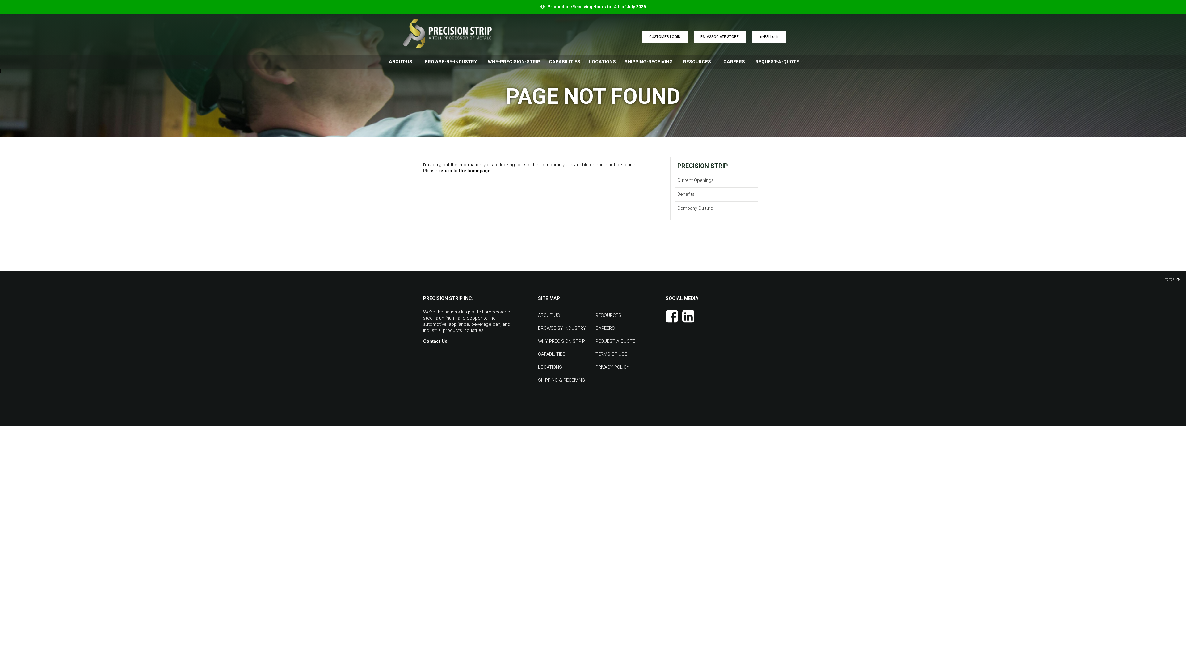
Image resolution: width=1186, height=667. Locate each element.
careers (734, 62)
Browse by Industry (562, 328)
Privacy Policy (612, 367)
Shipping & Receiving (561, 380)
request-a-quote (777, 62)
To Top (1170, 279)
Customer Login (664, 37)
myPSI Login (769, 37)
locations (602, 62)
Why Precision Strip (561, 341)
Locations (550, 367)
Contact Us (435, 341)
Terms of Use (611, 354)
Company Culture (695, 208)
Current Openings (695, 180)
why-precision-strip (514, 62)
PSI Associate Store (719, 37)
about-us (400, 62)
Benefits (686, 194)
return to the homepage (464, 171)
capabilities (564, 62)
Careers (605, 328)
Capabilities (552, 354)
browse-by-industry (451, 62)
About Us (549, 315)
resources (697, 62)
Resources (608, 315)
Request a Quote (615, 341)
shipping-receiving (649, 62)
